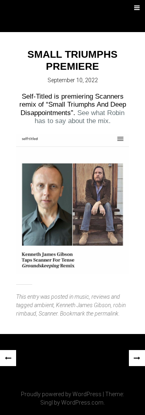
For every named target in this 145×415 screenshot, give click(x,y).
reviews (100, 297)
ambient (44, 305)
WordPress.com (82, 402)
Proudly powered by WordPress (61, 394)
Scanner (48, 313)
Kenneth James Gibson (83, 305)
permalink (106, 313)
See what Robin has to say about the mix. (80, 117)
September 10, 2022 (73, 80)
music (82, 297)
